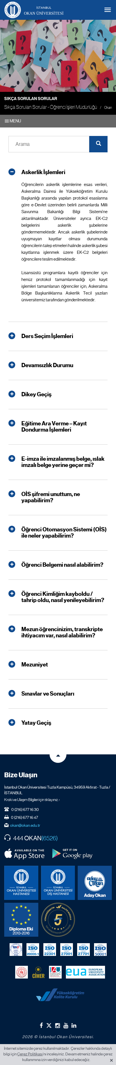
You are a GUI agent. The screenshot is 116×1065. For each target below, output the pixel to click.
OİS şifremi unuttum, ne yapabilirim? (50, 497)
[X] (49, 1024)
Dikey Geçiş (36, 394)
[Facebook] (41, 1025)
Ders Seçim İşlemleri (47, 336)
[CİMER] (38, 972)
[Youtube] (65, 1025)
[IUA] (55, 972)
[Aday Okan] (95, 883)
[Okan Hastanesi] (21, 883)
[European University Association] (85, 972)
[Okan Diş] (58, 883)
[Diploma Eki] (21, 920)
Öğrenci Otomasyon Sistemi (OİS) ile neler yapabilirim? (64, 533)
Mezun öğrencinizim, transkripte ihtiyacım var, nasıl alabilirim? (62, 632)
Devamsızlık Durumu (47, 365)
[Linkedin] (74, 1025)
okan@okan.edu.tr (25, 825)
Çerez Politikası (30, 1054)
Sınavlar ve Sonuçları (47, 694)
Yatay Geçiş (36, 723)
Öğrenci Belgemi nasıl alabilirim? (62, 565)
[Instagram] (57, 1025)
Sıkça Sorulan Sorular (30, 98)
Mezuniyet (34, 665)
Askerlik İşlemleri (43, 172)
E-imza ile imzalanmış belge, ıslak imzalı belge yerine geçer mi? (62, 462)
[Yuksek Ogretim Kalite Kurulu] (58, 920)
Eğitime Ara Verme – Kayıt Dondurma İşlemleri (54, 427)
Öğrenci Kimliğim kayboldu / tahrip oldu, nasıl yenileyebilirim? (62, 597)
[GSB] (21, 972)
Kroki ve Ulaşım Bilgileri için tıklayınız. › (32, 799)
